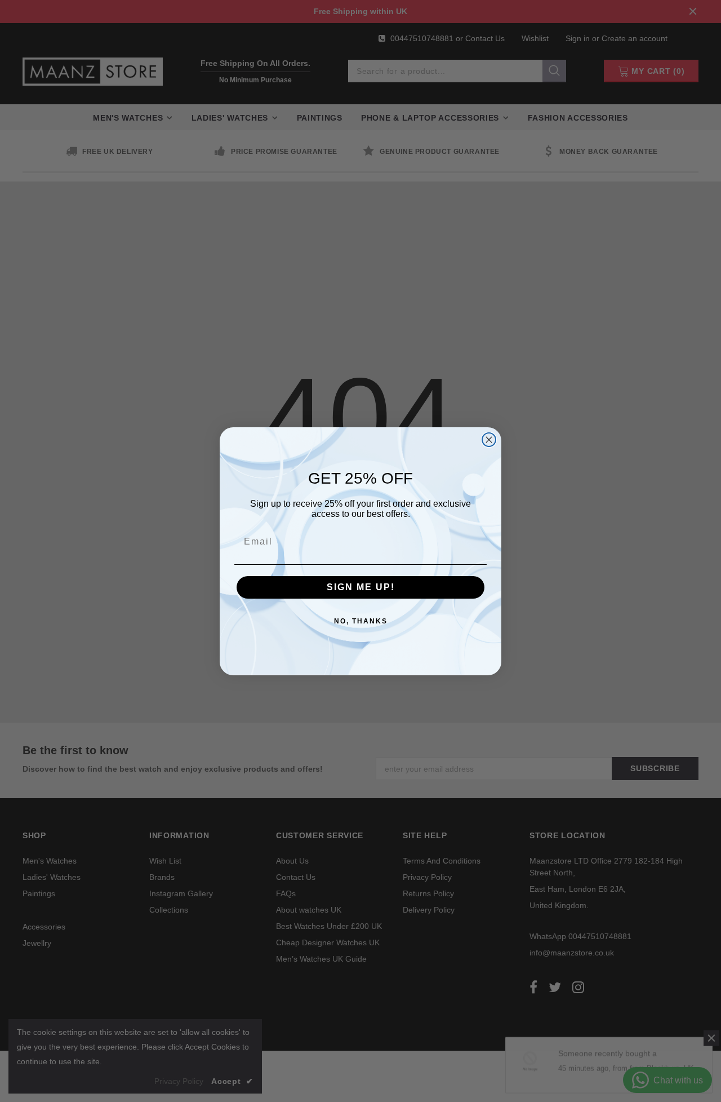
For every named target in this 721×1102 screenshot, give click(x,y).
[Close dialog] (489, 439)
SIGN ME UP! (361, 587)
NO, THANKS (361, 621)
